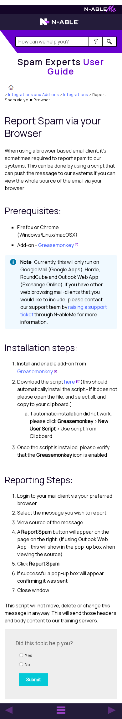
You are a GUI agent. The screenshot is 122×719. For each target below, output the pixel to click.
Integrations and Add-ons (33, 94)
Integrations (75, 94)
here (69, 381)
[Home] (10, 88)
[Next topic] (112, 710)
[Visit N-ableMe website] (100, 10)
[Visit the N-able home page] (59, 24)
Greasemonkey (56, 245)
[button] (96, 42)
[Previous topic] (8, 710)
